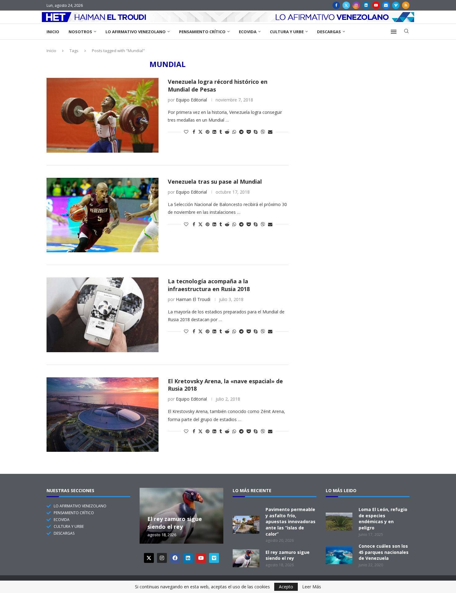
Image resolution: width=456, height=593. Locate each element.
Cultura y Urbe (287, 31)
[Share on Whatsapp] (234, 132)
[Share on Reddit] (227, 132)
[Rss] (405, 5)
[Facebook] (336, 5)
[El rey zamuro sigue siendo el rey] (246, 558)
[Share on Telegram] (241, 132)
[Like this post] (186, 132)
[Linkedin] (366, 5)
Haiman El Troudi (193, 299)
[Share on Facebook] (194, 132)
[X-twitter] (149, 558)
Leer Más (311, 587)
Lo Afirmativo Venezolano (135, 31)
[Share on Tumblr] (220, 132)
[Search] (406, 32)
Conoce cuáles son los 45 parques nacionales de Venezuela (384, 552)
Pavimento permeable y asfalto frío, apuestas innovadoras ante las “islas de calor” (290, 521)
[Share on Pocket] (249, 132)
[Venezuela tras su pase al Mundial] (103, 215)
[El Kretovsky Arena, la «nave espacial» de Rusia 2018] (103, 414)
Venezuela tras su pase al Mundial (215, 181)
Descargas (329, 31)
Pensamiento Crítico (202, 31)
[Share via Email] (270, 132)
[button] (145, 515)
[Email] (386, 5)
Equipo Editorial (191, 100)
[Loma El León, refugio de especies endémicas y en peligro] (339, 522)
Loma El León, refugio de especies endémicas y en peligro (383, 518)
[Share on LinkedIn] (214, 132)
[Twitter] (346, 5)
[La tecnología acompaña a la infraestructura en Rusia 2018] (103, 314)
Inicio (53, 31)
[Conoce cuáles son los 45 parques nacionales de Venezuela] (339, 555)
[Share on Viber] (263, 132)
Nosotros (80, 31)
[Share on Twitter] (200, 132)
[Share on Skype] (255, 132)
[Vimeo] (396, 5)
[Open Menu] (393, 31)
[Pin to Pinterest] (207, 132)
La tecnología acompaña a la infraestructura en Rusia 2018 (209, 284)
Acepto (286, 587)
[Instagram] (356, 5)
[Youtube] (376, 5)
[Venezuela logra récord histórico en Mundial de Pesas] (103, 115)
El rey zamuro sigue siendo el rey (174, 522)
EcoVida (248, 31)
